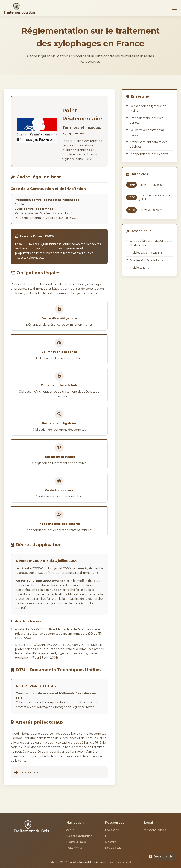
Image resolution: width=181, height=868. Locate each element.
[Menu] (174, 8)
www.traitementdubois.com (86, 862)
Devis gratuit (113, 847)
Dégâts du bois (76, 842)
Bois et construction (79, 836)
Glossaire (110, 842)
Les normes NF (32, 772)
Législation (112, 830)
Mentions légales (155, 830)
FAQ (108, 836)
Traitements (74, 847)
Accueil (70, 830)
